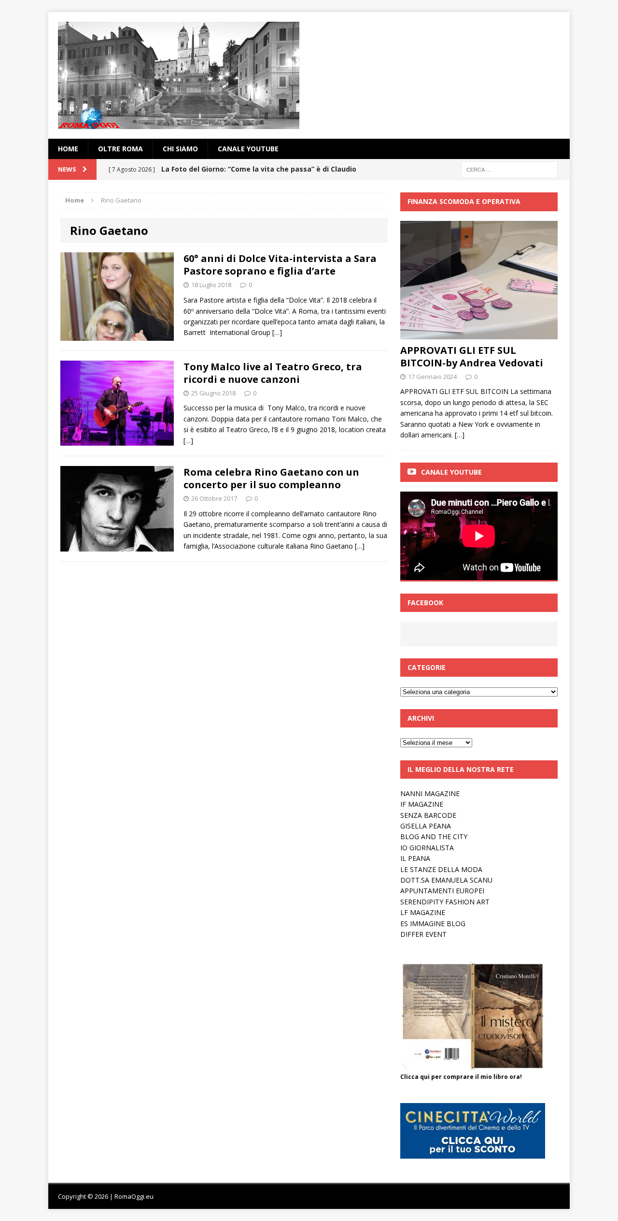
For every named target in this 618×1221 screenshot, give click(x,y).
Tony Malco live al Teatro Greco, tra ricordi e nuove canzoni (272, 373)
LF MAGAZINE (422, 912)
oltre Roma (120, 148)
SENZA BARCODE (428, 815)
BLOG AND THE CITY (433, 836)
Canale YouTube (248, 148)
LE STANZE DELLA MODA (441, 869)
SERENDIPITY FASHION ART (445, 901)
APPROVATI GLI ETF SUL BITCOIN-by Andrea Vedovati (471, 356)
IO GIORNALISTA (427, 847)
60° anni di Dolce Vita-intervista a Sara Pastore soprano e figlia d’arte (280, 264)
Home (68, 148)
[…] (277, 332)
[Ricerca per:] (509, 169)
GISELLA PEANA (425, 825)
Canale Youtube (451, 472)
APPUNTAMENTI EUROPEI (442, 890)
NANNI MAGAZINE (430, 793)
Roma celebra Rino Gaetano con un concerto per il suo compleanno (271, 478)
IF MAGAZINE (421, 804)
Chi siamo (180, 148)
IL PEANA (415, 858)
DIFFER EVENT (423, 934)
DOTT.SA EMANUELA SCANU (446, 880)
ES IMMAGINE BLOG (432, 923)
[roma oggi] (309, 75)
